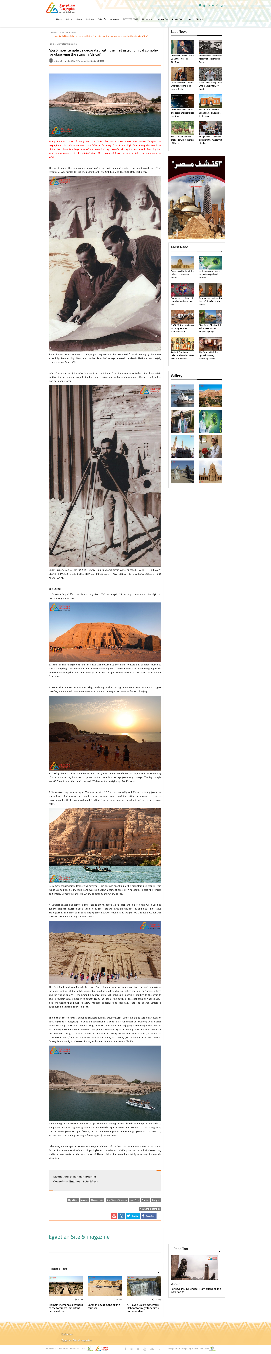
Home (59, 19)
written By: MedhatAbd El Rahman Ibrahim (74, 61)
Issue (189, 19)
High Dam (73, 1200)
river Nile (134, 1200)
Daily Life (102, 19)
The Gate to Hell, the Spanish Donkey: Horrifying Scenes (208, 355)
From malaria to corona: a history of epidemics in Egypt (210, 59)
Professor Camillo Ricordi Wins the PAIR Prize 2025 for (182, 59)
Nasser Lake (97, 1200)
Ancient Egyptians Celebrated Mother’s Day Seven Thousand (182, 355)
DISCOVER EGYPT (130, 19)
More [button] (198, 19)
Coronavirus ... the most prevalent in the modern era (182, 301)
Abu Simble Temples (116, 1200)
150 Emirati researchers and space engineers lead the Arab (182, 113)
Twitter (135, 1216)
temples (156, 1200)
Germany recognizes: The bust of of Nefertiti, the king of (210, 301)
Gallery (176, 375)
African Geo (177, 19)
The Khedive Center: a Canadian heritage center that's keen (210, 113)
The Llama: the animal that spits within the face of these (182, 140)
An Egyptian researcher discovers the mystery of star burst (210, 140)
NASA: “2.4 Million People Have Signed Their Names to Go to (182, 328)
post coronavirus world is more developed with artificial (210, 274)
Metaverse (114, 19)
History (79, 19)
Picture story (148, 19)
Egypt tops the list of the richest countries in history (182, 274)
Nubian (145, 1200)
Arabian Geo (162, 19)
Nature (69, 19)
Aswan (84, 1200)
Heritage (90, 19)
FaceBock (150, 1216)
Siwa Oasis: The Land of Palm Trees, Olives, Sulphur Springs (210, 328)
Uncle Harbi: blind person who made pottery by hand (210, 86)
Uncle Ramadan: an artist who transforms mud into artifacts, (182, 86)
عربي (222, 5)
